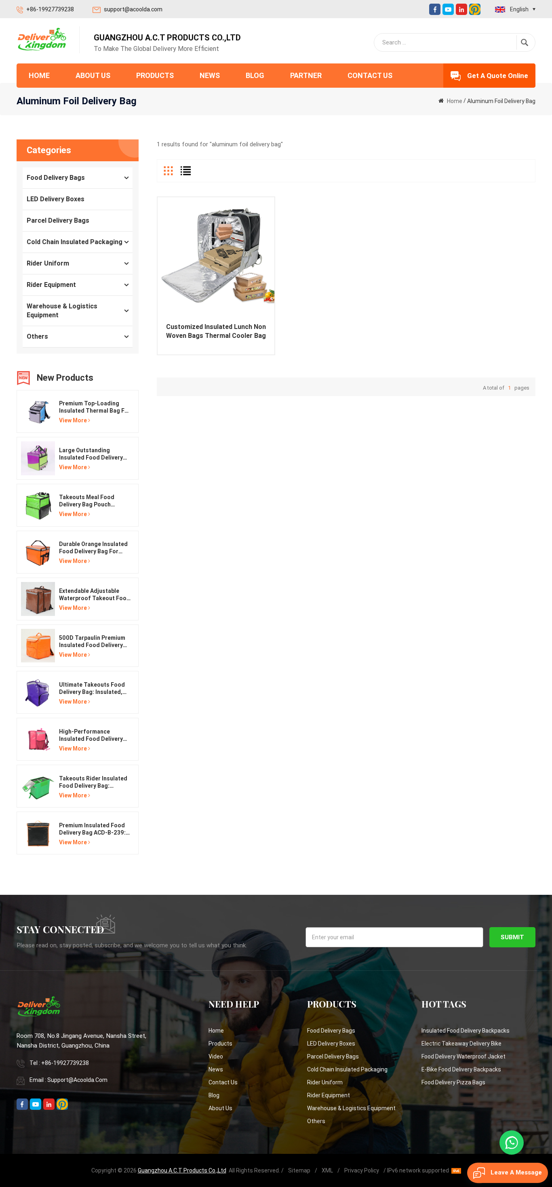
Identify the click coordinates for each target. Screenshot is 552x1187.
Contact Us (370, 75)
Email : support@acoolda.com (68, 1080)
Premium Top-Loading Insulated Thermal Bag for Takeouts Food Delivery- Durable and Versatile (95, 407)
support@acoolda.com (133, 9)
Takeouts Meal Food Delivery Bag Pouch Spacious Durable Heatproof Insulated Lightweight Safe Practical (86, 501)
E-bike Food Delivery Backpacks (461, 1069)
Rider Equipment (51, 285)
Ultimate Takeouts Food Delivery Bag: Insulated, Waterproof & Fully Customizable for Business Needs (92, 688)
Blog (255, 75)
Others (37, 336)
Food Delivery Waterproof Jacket (463, 1056)
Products (155, 75)
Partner (306, 75)
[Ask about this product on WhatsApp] (511, 1142)
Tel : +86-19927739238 (59, 1063)
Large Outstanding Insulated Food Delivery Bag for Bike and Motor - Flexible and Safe (92, 454)
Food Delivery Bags (56, 177)
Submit (512, 937)
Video (216, 1056)
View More (73, 420)
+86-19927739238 (50, 9)
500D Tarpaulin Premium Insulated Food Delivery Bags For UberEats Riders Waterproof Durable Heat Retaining (94, 642)
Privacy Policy (361, 1170)
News (210, 75)
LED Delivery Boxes (55, 199)
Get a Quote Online (497, 76)
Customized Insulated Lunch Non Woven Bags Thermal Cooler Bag (216, 331)
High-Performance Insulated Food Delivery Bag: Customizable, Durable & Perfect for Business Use (91, 735)
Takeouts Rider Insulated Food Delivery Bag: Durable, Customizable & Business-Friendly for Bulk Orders (93, 782)
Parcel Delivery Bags (58, 220)
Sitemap (299, 1170)
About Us (93, 75)
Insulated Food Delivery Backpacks (465, 1030)
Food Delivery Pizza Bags (453, 1082)
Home (39, 75)
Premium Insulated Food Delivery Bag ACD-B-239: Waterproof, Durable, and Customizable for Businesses (93, 829)
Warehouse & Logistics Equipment (62, 310)
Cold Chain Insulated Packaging (74, 242)
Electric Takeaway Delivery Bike (461, 1043)
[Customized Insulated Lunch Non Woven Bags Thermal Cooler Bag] (216, 255)
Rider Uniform (48, 263)
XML (327, 1170)
